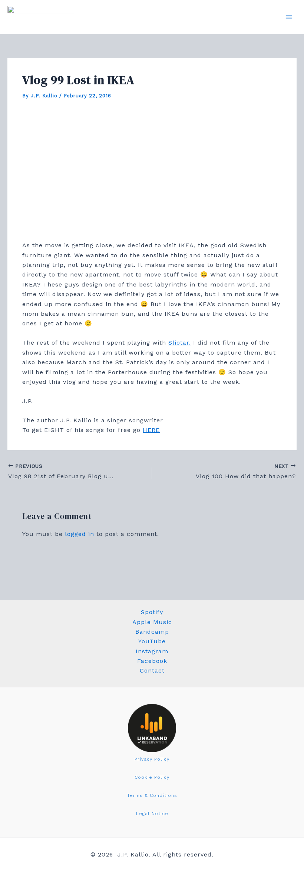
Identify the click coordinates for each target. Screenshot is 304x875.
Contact (152, 670)
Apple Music (152, 622)
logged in (79, 533)
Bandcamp (152, 631)
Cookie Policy (152, 777)
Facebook (152, 660)
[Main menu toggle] (289, 17)
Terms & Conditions (152, 795)
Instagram (152, 651)
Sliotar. (179, 342)
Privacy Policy (152, 759)
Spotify (152, 612)
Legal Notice (152, 813)
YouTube (152, 641)
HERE (151, 429)
